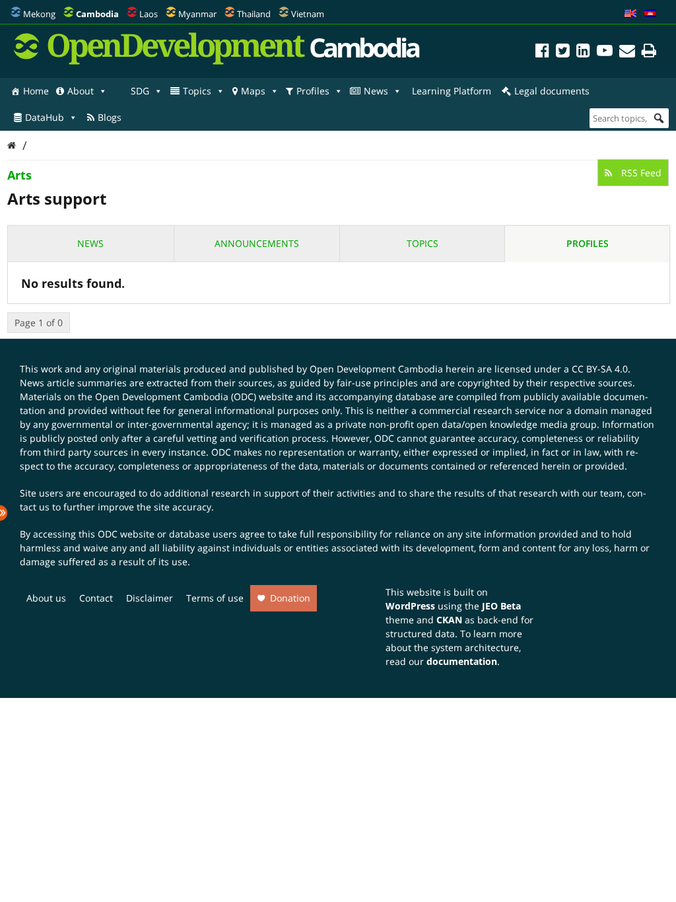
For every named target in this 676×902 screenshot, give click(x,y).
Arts (19, 175)
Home (36, 91)
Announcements (257, 243)
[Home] (11, 145)
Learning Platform (451, 91)
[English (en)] (630, 14)
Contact (96, 598)
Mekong (39, 14)
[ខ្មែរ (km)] (650, 14)
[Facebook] (542, 52)
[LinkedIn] (583, 52)
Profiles (312, 91)
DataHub (44, 117)
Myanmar (197, 14)
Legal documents (552, 91)
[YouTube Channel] (605, 52)
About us (46, 598)
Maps (253, 91)
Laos (148, 14)
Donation (290, 598)
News (376, 91)
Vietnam (307, 14)
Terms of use (215, 598)
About (80, 91)
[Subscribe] (627, 52)
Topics (197, 91)
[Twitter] (563, 52)
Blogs (109, 117)
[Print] (649, 52)
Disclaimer (149, 598)
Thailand (254, 14)
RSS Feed (640, 172)
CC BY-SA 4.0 (600, 369)
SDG (140, 91)
